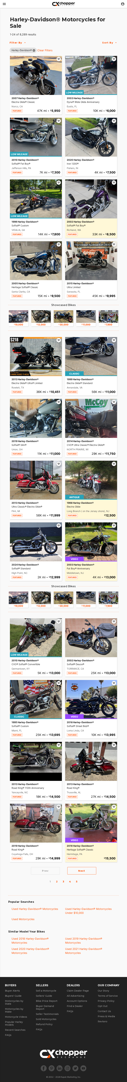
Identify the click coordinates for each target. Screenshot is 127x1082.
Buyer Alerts (12, 990)
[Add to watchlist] (59, 59)
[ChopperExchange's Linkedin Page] (60, 1068)
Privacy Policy (106, 1000)
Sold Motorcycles (46, 1019)
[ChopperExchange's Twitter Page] (75, 1068)
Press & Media (106, 1016)
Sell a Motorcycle (46, 990)
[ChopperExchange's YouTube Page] (83, 1068)
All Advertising (75, 995)
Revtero (102, 1021)
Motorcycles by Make (14, 1010)
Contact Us (104, 1011)
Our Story (103, 990)
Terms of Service (108, 995)
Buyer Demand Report (45, 1007)
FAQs (8, 1035)
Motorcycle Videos (16, 1016)
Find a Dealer (75, 1006)
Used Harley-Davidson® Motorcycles (35, 909)
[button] (22, 50)
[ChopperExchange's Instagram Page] (67, 1068)
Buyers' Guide (13, 995)
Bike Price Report (46, 1000)
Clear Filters (44, 50)
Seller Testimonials (47, 1014)
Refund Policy (44, 1024)
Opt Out (102, 1006)
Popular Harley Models (14, 1023)
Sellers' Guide (44, 995)
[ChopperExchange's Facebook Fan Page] (44, 1068)
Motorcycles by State (14, 1002)
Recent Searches (15, 1029)
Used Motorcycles (23, 919)
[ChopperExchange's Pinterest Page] (52, 1068)
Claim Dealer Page (78, 990)
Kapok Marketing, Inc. (71, 1077)
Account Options (77, 1000)
